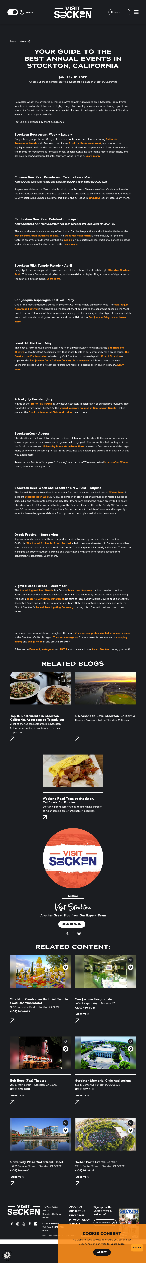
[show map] (65, 967)
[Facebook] (73, 933)
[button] (136, 1248)
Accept (102, 1252)
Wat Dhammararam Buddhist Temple (36, 235)
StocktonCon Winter (116, 462)
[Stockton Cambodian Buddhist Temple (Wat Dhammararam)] (40, 971)
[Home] (23, 1210)
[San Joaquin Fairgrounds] (105, 971)
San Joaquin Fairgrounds (103, 317)
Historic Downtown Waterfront (45, 598)
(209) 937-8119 (84, 1089)
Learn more (53, 278)
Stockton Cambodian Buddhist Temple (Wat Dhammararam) (39, 1001)
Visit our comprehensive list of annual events (102, 633)
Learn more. (93, 156)
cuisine (68, 239)
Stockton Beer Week (37, 496)
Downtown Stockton (80, 590)
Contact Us (77, 1211)
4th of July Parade (41, 403)
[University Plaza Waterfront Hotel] (40, 1134)
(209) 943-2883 (20, 1011)
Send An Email (71, 924)
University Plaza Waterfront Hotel (63, 446)
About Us (75, 1206)
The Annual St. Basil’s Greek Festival (49, 543)
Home (13, 41)
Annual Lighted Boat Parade (36, 590)
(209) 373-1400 (20, 1089)
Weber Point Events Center (96, 1162)
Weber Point (116, 492)
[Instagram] (79, 933)
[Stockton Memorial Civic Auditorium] (105, 1052)
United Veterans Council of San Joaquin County (88, 408)
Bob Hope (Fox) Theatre (28, 1081)
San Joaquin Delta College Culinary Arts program (59, 360)
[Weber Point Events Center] (105, 1134)
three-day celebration (77, 235)
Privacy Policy (79, 1220)
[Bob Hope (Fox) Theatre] (40, 1052)
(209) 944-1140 (19, 1170)
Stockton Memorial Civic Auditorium (50, 412)
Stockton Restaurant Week (85, 143)
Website (81, 1014)
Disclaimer (77, 1215)
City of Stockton (111, 356)
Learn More (118, 1243)
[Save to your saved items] (65, 960)
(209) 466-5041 (85, 1007)
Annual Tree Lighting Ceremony (55, 607)
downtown (95, 197)
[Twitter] (67, 933)
